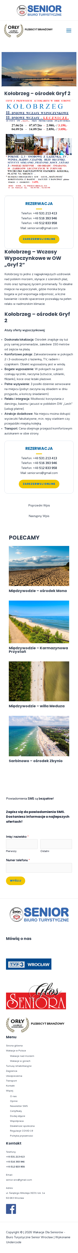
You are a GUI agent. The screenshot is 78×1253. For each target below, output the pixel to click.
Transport (11, 1081)
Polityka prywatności (21, 1136)
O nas (13, 1096)
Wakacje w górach (20, 1061)
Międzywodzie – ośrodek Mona (38, 590)
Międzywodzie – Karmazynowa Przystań (38, 649)
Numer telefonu (18, 860)
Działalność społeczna (22, 1126)
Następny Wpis (39, 516)
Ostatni (44, 851)
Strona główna (14, 1045)
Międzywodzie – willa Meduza (37, 705)
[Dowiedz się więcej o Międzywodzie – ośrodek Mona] (39, 566)
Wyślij (15, 880)
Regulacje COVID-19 (21, 1131)
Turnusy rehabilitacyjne (19, 1066)
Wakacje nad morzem (22, 1056)
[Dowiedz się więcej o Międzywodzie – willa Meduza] (39, 681)
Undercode (13, 1242)
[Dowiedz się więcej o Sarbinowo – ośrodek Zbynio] (39, 736)
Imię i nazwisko (17, 836)
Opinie (14, 1101)
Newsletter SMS (19, 1106)
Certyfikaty (16, 1111)
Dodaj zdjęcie (17, 1116)
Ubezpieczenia (14, 1076)
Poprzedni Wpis (39, 505)
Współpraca (17, 1121)
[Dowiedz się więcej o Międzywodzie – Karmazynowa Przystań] (39, 622)
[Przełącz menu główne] (69, 30)
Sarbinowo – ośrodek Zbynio (36, 760)
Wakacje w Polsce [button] (16, 1050)
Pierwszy (11, 851)
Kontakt (10, 1086)
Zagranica (11, 1071)
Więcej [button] (9, 1090)
